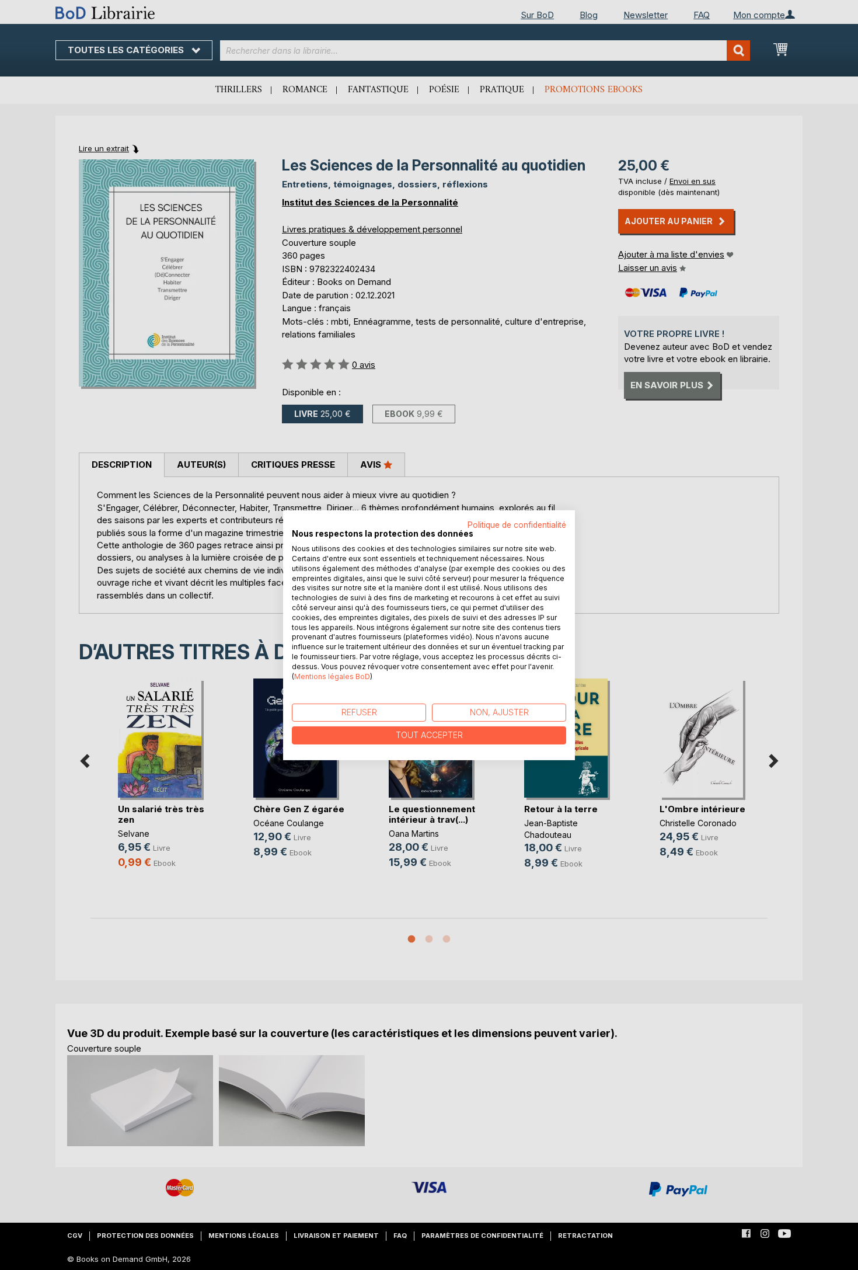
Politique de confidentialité (517, 524)
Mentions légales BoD (332, 675)
